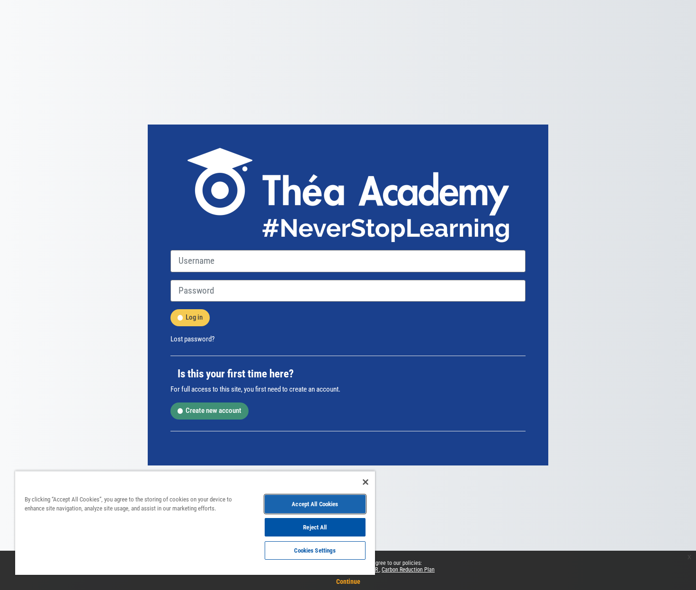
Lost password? (192, 339)
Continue (348, 581)
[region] (195, 523)
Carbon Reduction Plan (408, 569)
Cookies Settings (315, 550)
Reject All (315, 527)
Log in (194, 317)
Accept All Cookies (315, 504)
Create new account (213, 410)
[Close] (365, 482)
